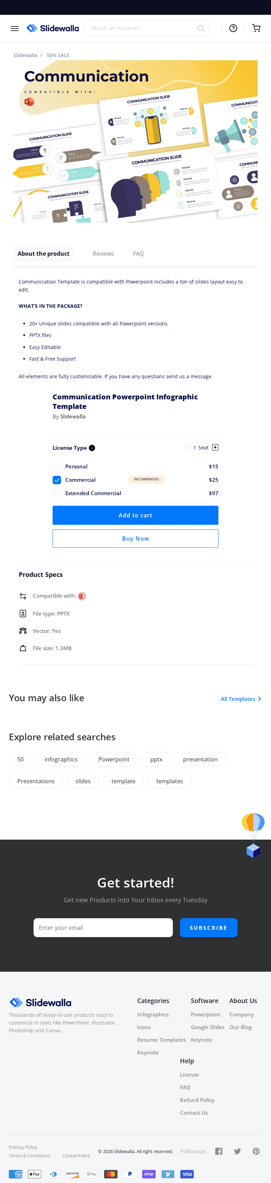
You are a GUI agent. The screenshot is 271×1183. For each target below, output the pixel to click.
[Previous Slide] (19, 141)
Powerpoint (114, 759)
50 (20, 759)
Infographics (153, 1014)
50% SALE (58, 55)
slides (83, 781)
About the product (44, 253)
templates (169, 781)
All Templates (238, 698)
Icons (144, 1027)
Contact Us (194, 1112)
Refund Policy (197, 1099)
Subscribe (209, 927)
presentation (200, 759)
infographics (61, 759)
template (124, 781)
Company (241, 1014)
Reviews (103, 253)
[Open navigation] (18, 28)
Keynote (148, 1052)
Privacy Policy (23, 1147)
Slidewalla (25, 55)
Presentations (36, 781)
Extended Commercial (141, 493)
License (189, 1074)
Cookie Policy (76, 1155)
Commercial (141, 479)
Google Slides (207, 1027)
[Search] (203, 28)
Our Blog (240, 1027)
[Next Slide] (251, 141)
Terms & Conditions (29, 1155)
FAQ (138, 253)
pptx (156, 759)
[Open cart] (252, 28)
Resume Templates (161, 1039)
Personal (141, 466)
